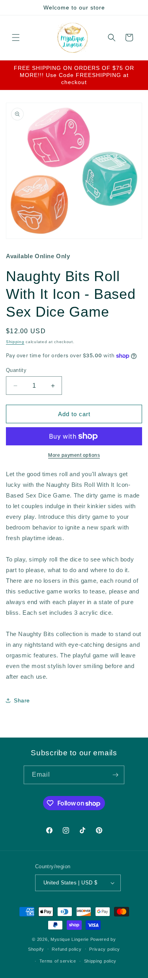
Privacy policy (104, 949)
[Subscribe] (115, 775)
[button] (15, 37)
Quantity (16, 370)
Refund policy (66, 949)
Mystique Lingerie (70, 939)
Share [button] (22, 700)
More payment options (74, 455)
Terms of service (57, 961)
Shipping (15, 342)
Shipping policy (100, 961)
